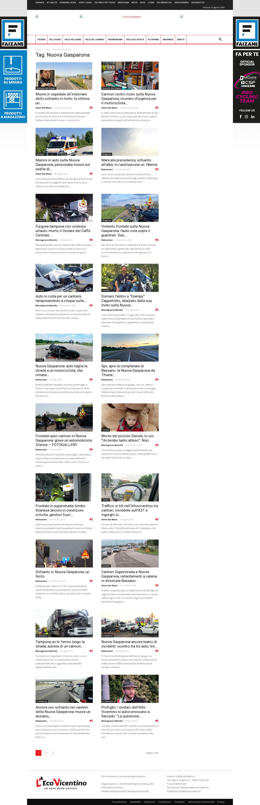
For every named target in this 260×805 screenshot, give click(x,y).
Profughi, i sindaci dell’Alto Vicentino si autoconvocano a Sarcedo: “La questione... (125, 711)
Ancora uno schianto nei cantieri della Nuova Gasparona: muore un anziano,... (63, 711)
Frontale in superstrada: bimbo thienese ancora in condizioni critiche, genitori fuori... (60, 510)
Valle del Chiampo (94, 39)
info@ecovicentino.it (189, 791)
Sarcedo (40, 154)
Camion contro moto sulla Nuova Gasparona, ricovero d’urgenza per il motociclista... (129, 98)
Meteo (135, 2)
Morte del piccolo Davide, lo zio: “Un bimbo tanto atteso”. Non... (127, 438)
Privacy (220, 801)
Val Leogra (55, 39)
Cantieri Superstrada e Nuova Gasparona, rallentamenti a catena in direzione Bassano (129, 576)
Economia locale (68, 2)
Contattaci (179, 801)
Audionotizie (197, 2)
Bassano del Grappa (46, 88)
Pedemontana (115, 39)
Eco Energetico (164, 2)
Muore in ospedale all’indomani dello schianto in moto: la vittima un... (62, 98)
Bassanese (168, 39)
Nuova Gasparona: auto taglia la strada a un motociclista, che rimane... (61, 370)
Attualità (52, 2)
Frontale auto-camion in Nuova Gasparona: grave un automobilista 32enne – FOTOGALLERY (64, 440)
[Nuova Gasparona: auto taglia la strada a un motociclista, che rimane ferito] (64, 348)
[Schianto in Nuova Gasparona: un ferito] (64, 553)
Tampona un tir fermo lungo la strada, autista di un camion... (60, 644)
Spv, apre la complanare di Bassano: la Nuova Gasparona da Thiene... (128, 370)
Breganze (106, 154)
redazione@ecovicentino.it (194, 787)
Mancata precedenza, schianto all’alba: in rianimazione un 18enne (129, 162)
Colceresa (41, 500)
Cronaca (40, 2)
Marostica (41, 430)
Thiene (40, 360)
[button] (220, 39)
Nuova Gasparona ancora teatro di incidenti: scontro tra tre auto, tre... (129, 644)
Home (39, 49)
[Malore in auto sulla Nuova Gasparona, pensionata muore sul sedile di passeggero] (64, 142)
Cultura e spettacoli (104, 2)
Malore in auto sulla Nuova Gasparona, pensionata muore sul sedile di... (63, 164)
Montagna (123, 2)
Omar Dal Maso (44, 107)
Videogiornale (181, 2)
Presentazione (119, 801)
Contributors (164, 801)
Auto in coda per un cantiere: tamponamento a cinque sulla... (61, 298)
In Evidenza (42, 636)
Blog (142, 2)
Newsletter (135, 801)
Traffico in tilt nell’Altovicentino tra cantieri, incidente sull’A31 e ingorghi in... (129, 510)
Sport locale (85, 2)
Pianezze (41, 220)
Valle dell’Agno (73, 39)
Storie (151, 2)
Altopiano (153, 39)
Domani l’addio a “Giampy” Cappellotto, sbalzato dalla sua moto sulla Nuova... (126, 300)
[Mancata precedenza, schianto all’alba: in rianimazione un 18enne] (130, 142)
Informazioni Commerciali (201, 801)
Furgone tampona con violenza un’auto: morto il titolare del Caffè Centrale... (63, 230)
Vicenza (41, 39)
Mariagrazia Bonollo (46, 240)
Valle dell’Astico (135, 39)
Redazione (107, 169)
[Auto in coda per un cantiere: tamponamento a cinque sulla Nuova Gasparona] (64, 278)
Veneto (180, 39)
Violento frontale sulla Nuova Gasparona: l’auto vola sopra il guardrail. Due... (125, 230)
